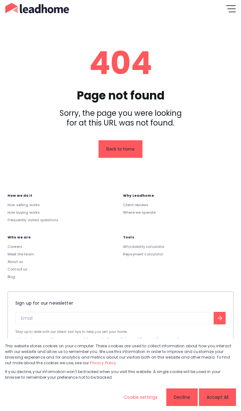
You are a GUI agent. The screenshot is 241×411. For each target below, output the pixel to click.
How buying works (24, 212)
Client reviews (135, 204)
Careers (15, 246)
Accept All (217, 397)
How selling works (24, 204)
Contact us (18, 269)
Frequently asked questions (33, 219)
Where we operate (139, 212)
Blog (11, 276)
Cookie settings (141, 397)
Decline (182, 397)
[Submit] (220, 318)
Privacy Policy (103, 363)
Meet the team (21, 254)
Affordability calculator (144, 246)
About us (15, 261)
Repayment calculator (143, 254)
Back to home (120, 149)
